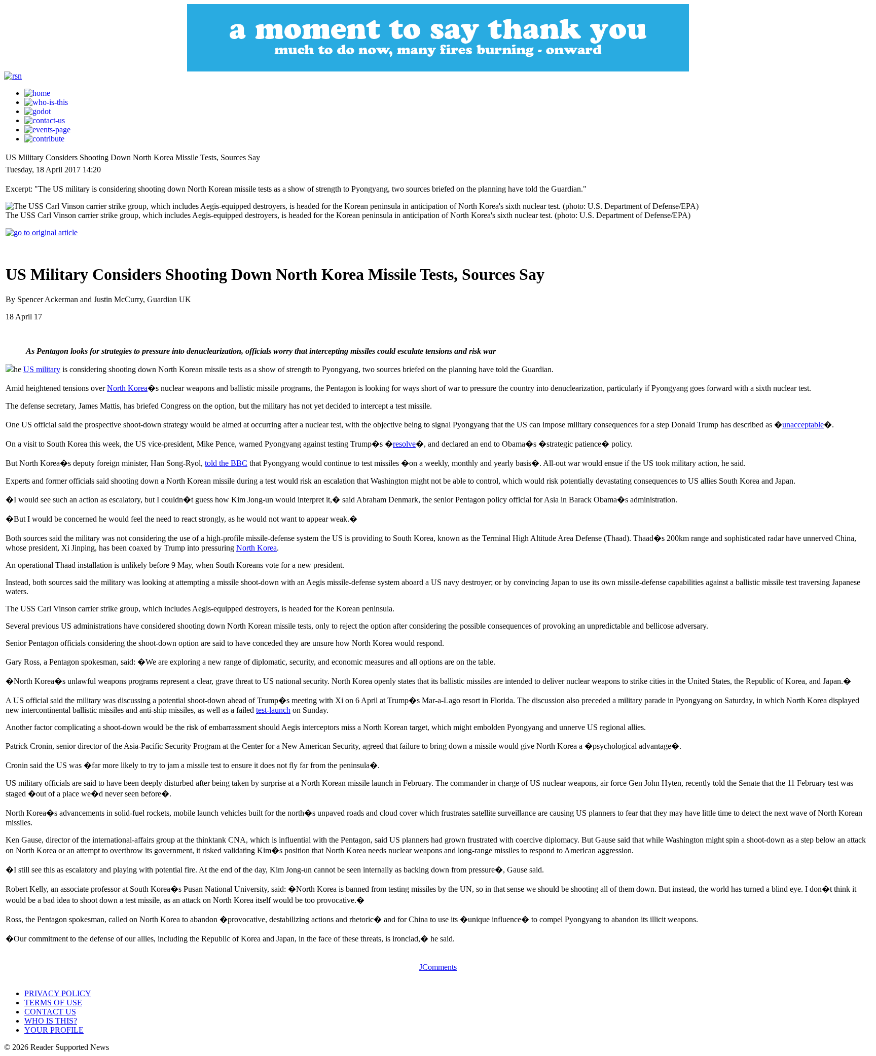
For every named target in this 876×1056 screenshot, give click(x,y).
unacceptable (803, 424)
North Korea (127, 388)
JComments (438, 967)
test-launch (273, 710)
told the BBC (226, 463)
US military (41, 369)
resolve (404, 444)
